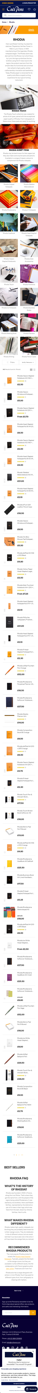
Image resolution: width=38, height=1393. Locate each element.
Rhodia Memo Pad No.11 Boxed (24, 828)
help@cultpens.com (13, 1342)
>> (22, 1155)
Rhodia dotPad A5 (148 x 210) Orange (25, 844)
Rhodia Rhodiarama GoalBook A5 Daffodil (25, 860)
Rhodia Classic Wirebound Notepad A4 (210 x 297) (24, 522)
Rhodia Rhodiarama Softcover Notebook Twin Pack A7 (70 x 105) (24, 990)
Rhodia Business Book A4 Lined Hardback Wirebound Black (25, 876)
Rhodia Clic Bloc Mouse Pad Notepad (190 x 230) (24, 538)
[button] (34, 9)
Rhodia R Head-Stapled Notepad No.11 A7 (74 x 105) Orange (25, 651)
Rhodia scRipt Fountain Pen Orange (25, 667)
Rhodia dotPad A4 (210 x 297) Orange (25, 747)
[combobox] (19, 15)
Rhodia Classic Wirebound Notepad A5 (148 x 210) (24, 393)
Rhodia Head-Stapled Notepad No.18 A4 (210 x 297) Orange (25, 425)
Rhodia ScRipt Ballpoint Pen (22, 1055)
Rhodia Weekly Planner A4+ (22, 715)
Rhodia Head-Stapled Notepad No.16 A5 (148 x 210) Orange (25, 457)
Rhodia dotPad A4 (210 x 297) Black (25, 925)
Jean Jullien (10, 1268)
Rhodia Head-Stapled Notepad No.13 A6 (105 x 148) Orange (25, 489)
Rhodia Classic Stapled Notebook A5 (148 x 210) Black (25, 441)
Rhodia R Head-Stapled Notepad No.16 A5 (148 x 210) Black (25, 892)
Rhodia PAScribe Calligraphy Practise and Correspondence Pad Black (25, 618)
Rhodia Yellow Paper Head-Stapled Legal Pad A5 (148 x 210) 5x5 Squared (25, 570)
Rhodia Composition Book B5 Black (24, 1087)
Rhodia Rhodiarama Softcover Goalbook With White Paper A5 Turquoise (25, 1136)
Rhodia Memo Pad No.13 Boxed (24, 1023)
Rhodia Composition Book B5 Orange (24, 731)
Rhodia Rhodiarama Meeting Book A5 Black (24, 1119)
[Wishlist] (29, 9)
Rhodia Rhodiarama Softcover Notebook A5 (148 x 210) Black (24, 957)
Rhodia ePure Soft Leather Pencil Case (24, 506)
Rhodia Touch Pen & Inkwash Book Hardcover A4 (24, 1071)
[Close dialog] (33, 1351)
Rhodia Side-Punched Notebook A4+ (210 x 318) (25, 586)
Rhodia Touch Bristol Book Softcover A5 (25, 812)
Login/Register (29, 3)
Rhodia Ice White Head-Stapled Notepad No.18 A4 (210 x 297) (25, 1039)
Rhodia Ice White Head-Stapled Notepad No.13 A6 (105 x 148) (25, 941)
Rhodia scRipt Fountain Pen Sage (25, 1007)
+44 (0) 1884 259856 (14, 1338)
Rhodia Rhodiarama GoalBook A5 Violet (24, 974)
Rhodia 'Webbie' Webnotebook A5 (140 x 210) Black (25, 473)
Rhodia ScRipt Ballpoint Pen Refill (24, 1103)
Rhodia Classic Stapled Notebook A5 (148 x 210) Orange (25, 377)
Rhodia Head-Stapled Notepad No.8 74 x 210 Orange (25, 602)
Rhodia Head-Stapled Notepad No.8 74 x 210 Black (25, 634)
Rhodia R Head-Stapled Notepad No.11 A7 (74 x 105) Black (25, 779)
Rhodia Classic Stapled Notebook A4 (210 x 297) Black (25, 409)
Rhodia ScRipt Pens (19, 150)
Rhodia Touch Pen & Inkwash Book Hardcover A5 (24, 795)
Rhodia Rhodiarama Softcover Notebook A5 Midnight (24, 699)
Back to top (18, 1290)
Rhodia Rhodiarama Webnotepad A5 (24, 908)
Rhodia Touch (19, 110)
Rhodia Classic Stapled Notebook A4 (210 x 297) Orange (25, 763)
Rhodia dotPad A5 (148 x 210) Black (25, 554)
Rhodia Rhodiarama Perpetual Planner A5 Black (25, 683)
